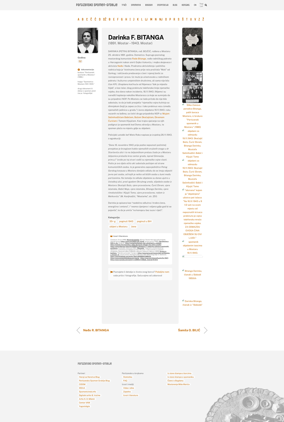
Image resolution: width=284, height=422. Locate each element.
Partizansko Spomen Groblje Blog (94, 380)
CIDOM (82, 384)
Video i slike (128, 388)
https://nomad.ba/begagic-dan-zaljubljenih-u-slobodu (143, 243)
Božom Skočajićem (144, 117)
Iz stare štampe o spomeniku (181, 377)
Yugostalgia (84, 406)
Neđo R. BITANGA (96, 330)
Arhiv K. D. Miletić (87, 399)
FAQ (125, 380)
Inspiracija (162, 4)
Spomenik (136, 4)
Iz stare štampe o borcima (179, 373)
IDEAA (82, 388)
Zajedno (127, 391)
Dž (104, 19)
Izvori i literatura (130, 395)
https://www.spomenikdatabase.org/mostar (124, 258)
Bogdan (149, 4)
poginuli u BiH (144, 221)
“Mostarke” (140, 248)
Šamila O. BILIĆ (189, 330)
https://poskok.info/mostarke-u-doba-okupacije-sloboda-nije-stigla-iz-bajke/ (135, 245)
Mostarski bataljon (133, 240)
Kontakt (185, 4)
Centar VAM (84, 402)
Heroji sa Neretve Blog (89, 377)
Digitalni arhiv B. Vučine (89, 395)
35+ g (112, 221)
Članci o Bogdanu (175, 380)
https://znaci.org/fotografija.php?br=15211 (154, 258)
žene (133, 226)
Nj (161, 19)
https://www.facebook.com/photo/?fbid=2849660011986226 (130, 256)
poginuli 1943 (126, 221)
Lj (146, 19)
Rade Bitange (139, 58)
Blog (175, 4)
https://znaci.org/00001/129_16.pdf (132, 241)
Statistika (127, 377)
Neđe (120, 66)
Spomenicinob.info (87, 391)
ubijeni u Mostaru (118, 226)
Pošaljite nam (162, 272)
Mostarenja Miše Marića (178, 384)
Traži (124, 4)
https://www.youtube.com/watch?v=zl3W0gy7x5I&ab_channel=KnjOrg (134, 260)
